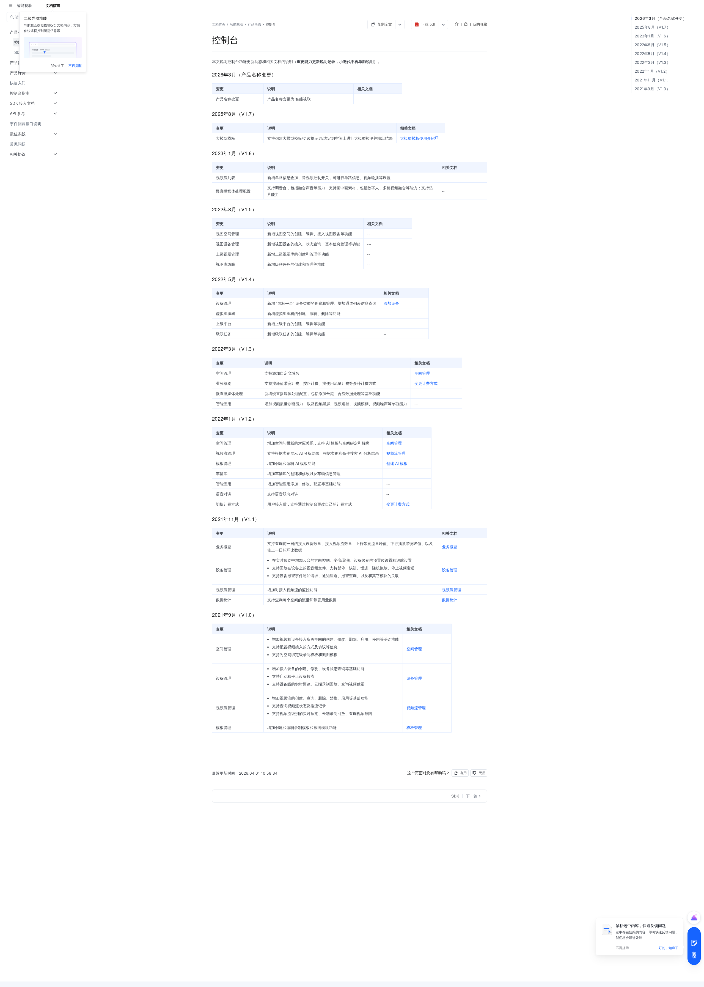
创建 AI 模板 (397, 463)
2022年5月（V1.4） (652, 53)
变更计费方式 (426, 383)
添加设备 (391, 303)
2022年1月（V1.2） (652, 71)
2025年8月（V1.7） (652, 27)
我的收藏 (480, 24)
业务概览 (449, 546)
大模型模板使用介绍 (417, 138)
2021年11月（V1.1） (653, 80)
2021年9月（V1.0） (652, 88)
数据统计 (449, 599)
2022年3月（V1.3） (652, 62)
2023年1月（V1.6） (652, 36)
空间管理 (422, 373)
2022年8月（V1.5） (652, 44)
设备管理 (449, 569)
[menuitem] (34, 82)
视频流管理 (396, 453)
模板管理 (414, 727)
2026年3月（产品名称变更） (661, 18)
